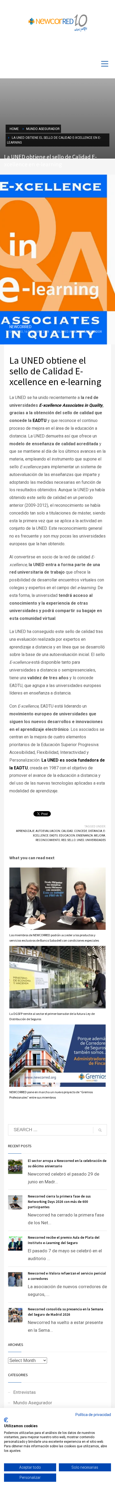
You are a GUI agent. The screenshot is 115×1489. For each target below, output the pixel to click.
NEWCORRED (20, 327)
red (63, 840)
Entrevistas (24, 1392)
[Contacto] (107, 46)
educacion (67, 835)
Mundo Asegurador (87, 331)
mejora (99, 835)
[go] (100, 1130)
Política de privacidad (93, 1415)
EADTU (40, 420)
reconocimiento (48, 840)
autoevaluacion (48, 831)
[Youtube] (99, 46)
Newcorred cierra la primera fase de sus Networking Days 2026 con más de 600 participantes (59, 1201)
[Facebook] (91, 46)
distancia (95, 831)
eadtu (53, 835)
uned (80, 840)
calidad (67, 831)
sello (71, 840)
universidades (95, 840)
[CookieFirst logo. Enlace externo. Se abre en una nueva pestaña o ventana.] (6, 1420)
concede (80, 831)
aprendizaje (25, 831)
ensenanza (84, 835)
